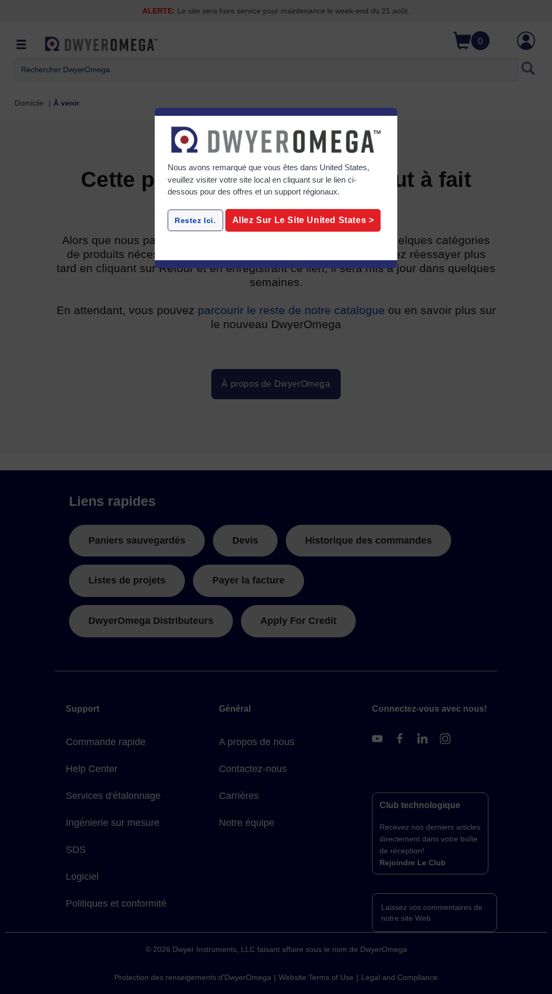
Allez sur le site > (303, 220)
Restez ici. (195, 220)
